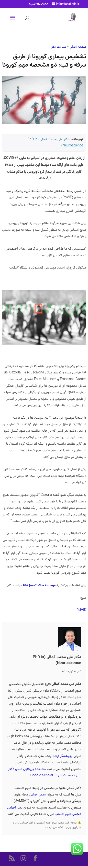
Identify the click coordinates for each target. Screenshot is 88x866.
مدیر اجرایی (38, 794)
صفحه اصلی (78, 47)
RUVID (81, 610)
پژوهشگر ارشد (63, 756)
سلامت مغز (58, 47)
